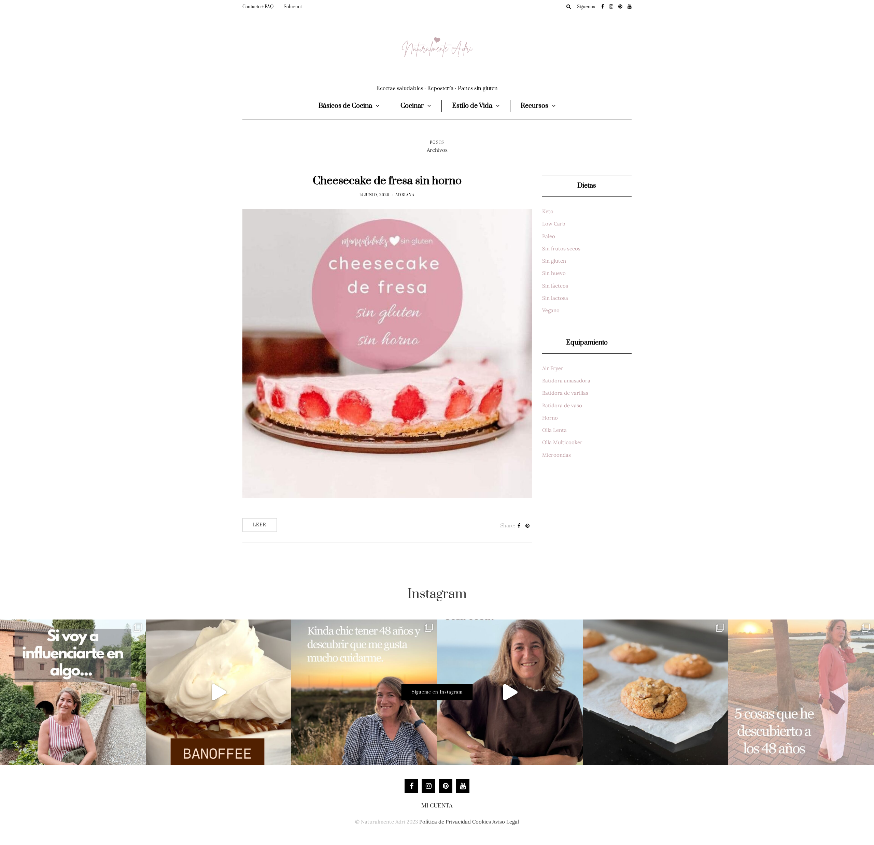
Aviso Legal (505, 821)
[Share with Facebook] (519, 526)
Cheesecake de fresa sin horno (387, 181)
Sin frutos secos (561, 248)
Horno (550, 417)
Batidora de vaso (562, 405)
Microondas (556, 455)
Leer (259, 525)
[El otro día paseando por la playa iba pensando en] (510, 692)
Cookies (481, 821)
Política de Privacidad (445, 821)
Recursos (534, 106)
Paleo (548, 236)
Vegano (551, 310)
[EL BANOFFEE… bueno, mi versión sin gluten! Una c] (219, 692)
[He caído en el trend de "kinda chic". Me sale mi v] (364, 692)
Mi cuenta (437, 805)
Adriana (404, 195)
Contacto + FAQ (257, 7)
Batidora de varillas (565, 393)
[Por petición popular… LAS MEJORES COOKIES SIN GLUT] (656, 692)
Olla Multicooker (562, 442)
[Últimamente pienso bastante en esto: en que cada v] (73, 692)
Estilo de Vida (472, 106)
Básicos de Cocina (345, 106)
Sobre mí (292, 7)
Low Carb (553, 223)
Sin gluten (554, 261)
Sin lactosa (555, 298)
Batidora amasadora (566, 380)
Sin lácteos (555, 285)
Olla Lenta (554, 430)
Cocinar (412, 106)
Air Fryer (552, 368)
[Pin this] (527, 526)
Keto (547, 211)
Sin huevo (554, 273)
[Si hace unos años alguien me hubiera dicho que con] (801, 692)
